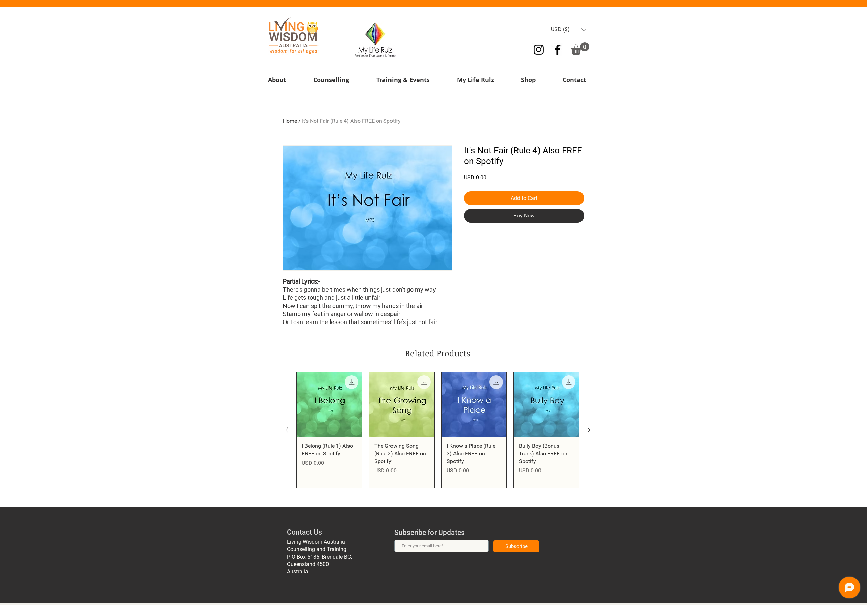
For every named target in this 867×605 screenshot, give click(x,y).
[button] (569, 29)
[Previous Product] (286, 430)
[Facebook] (557, 49)
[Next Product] (589, 430)
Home (290, 121)
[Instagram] (538, 49)
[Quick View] (329, 404)
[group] (437, 430)
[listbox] (569, 29)
